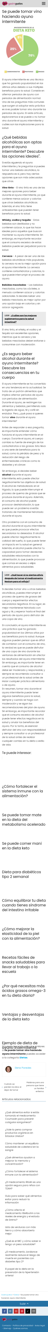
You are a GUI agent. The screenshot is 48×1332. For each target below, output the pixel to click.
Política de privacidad (23, 1325)
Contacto (6, 1325)
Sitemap (7, 1328)
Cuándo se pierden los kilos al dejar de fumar (12, 1087)
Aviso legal (40, 1325)
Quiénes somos (20, 1328)
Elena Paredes (23, 1067)
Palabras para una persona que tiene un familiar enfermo (35, 1087)
